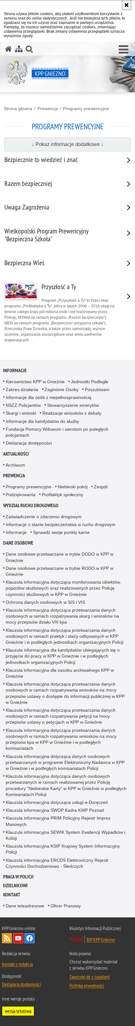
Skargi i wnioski (21, 413)
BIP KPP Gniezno (101, 939)
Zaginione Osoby (61, 389)
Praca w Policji (18, 876)
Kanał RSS (7, 938)
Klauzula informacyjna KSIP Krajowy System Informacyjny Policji (63, 849)
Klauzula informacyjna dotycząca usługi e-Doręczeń (57, 802)
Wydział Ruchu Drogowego (30, 505)
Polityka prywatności (86, 985)
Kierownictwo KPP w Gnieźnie (35, 381)
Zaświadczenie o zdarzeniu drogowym (44, 516)
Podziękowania (20, 494)
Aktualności (16, 454)
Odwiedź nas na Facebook (29, 938)
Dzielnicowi (15, 885)
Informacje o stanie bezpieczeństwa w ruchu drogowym (61, 524)
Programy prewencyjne (86, 108)
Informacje (15, 370)
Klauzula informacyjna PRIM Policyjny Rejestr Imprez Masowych (58, 821)
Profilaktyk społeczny (62, 494)
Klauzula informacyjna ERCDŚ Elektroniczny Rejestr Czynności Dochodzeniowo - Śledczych (57, 863)
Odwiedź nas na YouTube (18, 938)
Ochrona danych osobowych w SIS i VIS (45, 602)
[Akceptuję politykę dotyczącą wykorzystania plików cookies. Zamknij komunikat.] (126, 5)
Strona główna (18, 108)
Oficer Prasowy (66, 905)
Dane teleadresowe (25, 905)
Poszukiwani (97, 389)
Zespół (100, 486)
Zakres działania (22, 389)
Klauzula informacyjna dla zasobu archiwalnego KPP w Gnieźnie (60, 673)
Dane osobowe (18, 543)
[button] (123, 49)
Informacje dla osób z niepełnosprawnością (48, 397)
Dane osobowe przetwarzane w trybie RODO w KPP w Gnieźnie (59, 571)
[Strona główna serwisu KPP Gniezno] (8, 49)
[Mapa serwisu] (19, 49)
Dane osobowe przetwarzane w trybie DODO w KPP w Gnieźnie (59, 557)
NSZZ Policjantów (23, 405)
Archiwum (15, 465)
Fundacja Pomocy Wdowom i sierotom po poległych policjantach (57, 432)
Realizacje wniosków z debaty (71, 413)
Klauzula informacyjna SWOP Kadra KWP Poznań (55, 810)
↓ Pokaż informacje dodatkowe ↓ (68, 144)
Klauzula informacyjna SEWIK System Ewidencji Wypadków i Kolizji (65, 835)
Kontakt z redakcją (17, 964)
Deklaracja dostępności (29, 443)
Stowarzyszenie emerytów (73, 405)
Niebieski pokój (73, 486)
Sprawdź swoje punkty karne (61, 532)
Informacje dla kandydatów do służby (42, 421)
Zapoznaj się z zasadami (89, 976)
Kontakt (11, 894)
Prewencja (47, 108)
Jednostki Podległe (89, 381)
